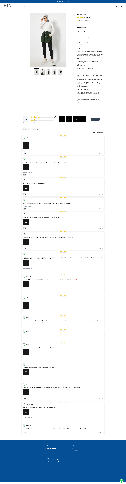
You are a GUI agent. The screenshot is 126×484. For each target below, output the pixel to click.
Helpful (24, 153)
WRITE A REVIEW (95, 119)
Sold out (90, 37)
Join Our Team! (75, 450)
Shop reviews (35, 129)
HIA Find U (49, 6)
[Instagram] (45, 469)
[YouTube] (48, 469)
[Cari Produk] (119, 6)
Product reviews (26, 129)
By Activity (31, 6)
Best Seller (24, 6)
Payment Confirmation (76, 448)
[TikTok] (51, 469)
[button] (90, 17)
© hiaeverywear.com (8, 478)
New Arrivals (16, 6)
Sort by (93, 132)
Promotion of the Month (39, 6)
